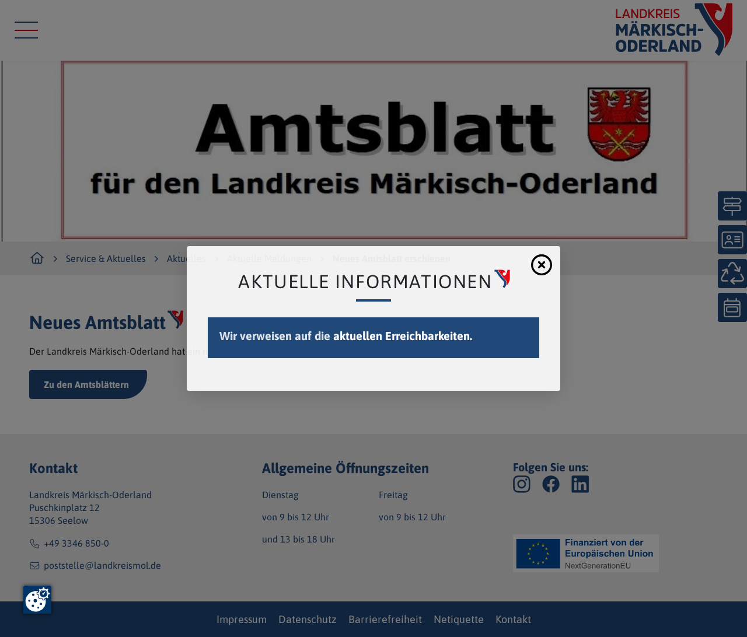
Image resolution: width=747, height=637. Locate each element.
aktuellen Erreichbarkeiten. (402, 335)
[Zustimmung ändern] (37, 600)
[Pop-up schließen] (541, 264)
